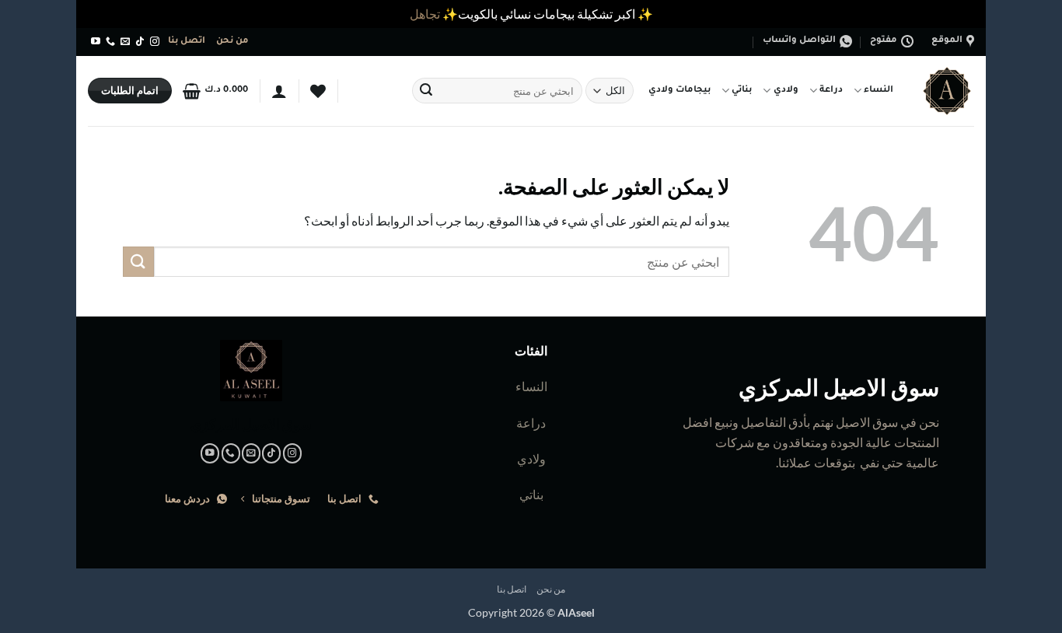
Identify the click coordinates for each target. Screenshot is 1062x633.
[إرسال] (426, 91)
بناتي (742, 91)
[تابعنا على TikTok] (140, 42)
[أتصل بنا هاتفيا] (110, 42)
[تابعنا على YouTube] (95, 42)
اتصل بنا (186, 42)
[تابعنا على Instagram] (154, 42)
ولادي (786, 91)
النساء (878, 91)
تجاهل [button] (425, 13)
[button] (279, 91)
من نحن (232, 42)
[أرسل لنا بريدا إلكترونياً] (125, 42)
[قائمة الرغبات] (318, 91)
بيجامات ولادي (679, 91)
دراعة (831, 91)
